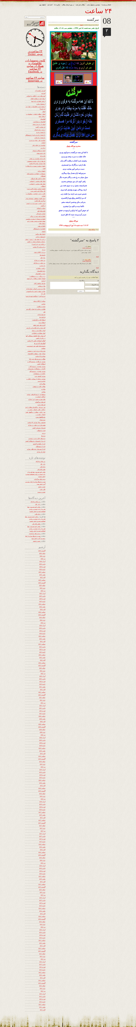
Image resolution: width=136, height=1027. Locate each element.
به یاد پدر (43, 148)
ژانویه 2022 (42, 684)
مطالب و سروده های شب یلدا (37, 359)
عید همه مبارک (41, 314)
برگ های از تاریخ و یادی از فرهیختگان (35, 135)
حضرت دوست (41, 492)
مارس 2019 (42, 772)
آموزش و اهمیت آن (40, 90)
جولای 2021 (42, 697)
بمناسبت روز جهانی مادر (38, 145)
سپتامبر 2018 (41, 788)
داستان (43, 231)
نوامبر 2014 (42, 911)
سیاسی (43, 304)
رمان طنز (42, 258)
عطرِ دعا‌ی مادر (41, 469)
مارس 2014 (42, 932)
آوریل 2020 (42, 737)
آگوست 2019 (41, 759)
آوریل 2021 (42, 705)
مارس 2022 (42, 679)
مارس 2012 (42, 996)
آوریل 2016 (42, 865)
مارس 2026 (42, 564)
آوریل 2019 (42, 769)
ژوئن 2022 (42, 671)
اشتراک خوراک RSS (33, 23)
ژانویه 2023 (42, 652)
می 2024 (43, 623)
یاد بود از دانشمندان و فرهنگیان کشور (35, 441)
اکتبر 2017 (42, 817)
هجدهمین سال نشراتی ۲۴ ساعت (36, 422)
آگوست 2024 (41, 615)
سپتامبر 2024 (41, 612)
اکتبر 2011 (42, 1010)
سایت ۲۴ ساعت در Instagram (35, 79)
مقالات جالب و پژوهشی (38, 386)
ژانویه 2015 (42, 906)
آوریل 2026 (42, 561)
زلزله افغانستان (41, 271)
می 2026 (43, 559)
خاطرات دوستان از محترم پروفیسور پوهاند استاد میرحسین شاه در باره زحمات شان (35, 221)
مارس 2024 (42, 628)
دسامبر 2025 (42, 572)
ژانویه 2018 (42, 809)
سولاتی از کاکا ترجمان (39, 301)
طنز (44, 312)
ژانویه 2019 (42, 777)
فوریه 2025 (42, 599)
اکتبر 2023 (42, 641)
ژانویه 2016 (42, 874)
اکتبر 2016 (42, 849)
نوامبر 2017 (42, 815)
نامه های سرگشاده (40, 402)
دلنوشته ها (42, 255)
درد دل (43, 250)
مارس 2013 (42, 964)
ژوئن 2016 (42, 860)
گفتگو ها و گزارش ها (39, 343)
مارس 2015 (42, 900)
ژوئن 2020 (42, 732)
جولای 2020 (42, 729)
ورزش (43, 433)
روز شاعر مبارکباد (40, 461)
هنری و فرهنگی (41, 430)
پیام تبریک (42, 156)
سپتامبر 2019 (41, 756)
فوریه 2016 (42, 871)
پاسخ (97, 256)
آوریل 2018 (42, 801)
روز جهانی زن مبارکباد (39, 263)
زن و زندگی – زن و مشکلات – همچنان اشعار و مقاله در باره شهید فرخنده (36, 278)
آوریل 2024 (42, 625)
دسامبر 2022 (42, 655)
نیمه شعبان (42, 420)
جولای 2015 (42, 890)
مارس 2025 (42, 596)
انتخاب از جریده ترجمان (38, 124)
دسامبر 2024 (42, 604)
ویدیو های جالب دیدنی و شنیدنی (36, 438)
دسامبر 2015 (42, 876)
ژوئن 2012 (42, 988)
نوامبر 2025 (42, 575)
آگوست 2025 (41, 583)
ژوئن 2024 (42, 620)
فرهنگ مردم (42, 322)
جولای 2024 (42, 617)
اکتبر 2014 (42, 914)
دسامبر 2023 (42, 636)
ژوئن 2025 (42, 588)
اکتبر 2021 (42, 689)
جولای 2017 (42, 825)
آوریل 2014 (42, 930)
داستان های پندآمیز (40, 234)
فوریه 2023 (42, 649)
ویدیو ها (43, 436)
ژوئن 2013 (42, 956)
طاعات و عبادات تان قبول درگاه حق (35, 309)
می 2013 (43, 959)
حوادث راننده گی (40, 214)
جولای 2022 (42, 668)
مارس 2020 (42, 740)
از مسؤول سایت (40, 104)
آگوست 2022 (41, 665)
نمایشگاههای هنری (40, 417)
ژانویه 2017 (42, 841)
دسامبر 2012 (42, 972)
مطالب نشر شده (80, 5)
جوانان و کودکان (41, 208)
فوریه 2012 (42, 999)
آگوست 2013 (41, 951)
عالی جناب (42, 489)
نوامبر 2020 (42, 719)
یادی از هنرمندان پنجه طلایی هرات (36, 449)
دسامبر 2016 (42, 844)
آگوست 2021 (41, 695)
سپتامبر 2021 (41, 692)
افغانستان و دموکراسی (39, 122)
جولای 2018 (42, 793)
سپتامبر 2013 (41, 948)
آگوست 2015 (41, 887)
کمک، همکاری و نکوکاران (38, 333)
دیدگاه (106, 31)
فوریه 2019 (42, 775)
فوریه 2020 (42, 743)
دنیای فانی (42, 467)
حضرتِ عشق (41, 487)
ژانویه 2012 (42, 1002)
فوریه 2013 (42, 967)
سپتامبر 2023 (41, 644)
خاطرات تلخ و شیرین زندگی (37, 216)
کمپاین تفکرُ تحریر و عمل (38, 330)
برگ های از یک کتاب (39, 138)
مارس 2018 (42, 804)
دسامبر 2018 (42, 780)
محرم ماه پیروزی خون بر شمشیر (36, 351)
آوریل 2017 (42, 833)
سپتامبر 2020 (41, 724)
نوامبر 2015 (42, 879)
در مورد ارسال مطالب (68, 5)
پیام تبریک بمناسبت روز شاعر (37, 158)
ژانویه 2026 (42, 569)
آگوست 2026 (41, 551)
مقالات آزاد (42, 384)
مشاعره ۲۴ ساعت (40, 356)
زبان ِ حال (42, 464)
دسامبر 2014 (42, 908)
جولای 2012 (42, 986)
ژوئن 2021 (42, 700)
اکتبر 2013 (42, 946)
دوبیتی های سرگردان (39, 479)
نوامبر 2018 (42, 783)
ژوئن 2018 (42, 796)
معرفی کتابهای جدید (40, 376)
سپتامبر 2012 (41, 980)
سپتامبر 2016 (41, 852)
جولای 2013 (42, 954)
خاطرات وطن (41, 226)
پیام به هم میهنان (40, 153)
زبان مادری (42, 266)
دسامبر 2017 (42, 812)
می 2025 (43, 591)
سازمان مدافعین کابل (39, 283)
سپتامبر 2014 (41, 916)
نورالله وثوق (91, 229)
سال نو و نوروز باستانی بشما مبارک (35, 289)
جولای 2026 (42, 553)
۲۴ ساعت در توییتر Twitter (35, 52)
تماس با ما (57, 5)
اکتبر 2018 (42, 785)
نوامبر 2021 (42, 687)
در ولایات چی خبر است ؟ (38, 244)
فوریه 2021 (42, 711)
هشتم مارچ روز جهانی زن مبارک (36, 425)
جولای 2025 (42, 585)
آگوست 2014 (41, 919)
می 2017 (43, 831)
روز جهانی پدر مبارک (39, 260)
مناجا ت (43, 389)
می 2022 (43, 673)
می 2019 (43, 767)
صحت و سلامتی (41, 306)
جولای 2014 (42, 922)
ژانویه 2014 (42, 938)
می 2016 (43, 863)
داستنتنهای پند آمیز (40, 237)
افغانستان (42, 119)
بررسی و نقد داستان (39, 130)
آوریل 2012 (42, 994)
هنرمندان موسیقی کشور (38, 428)
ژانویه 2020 (42, 745)
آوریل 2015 (42, 898)
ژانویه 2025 (42, 601)
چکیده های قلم (41, 211)
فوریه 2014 (42, 935)
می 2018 (43, 799)
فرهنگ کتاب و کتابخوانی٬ (38, 320)
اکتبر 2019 (42, 753)
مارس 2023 (42, 647)
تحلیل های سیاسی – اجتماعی (37, 181)
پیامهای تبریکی (41, 171)
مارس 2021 (42, 708)
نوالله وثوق (88, 260)
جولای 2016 (42, 857)
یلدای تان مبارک (41, 452)
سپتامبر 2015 (41, 884)
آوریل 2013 (42, 962)
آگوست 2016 (41, 855)
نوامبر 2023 (42, 639)
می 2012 (43, 991)
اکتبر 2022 (42, 660)
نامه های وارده (41, 405)
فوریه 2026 (42, 567)
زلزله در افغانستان (40, 274)
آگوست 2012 (41, 983)
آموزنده (43, 93)
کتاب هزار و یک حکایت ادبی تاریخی (35, 328)
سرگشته (93, 19)
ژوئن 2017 (42, 828)
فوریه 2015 (42, 903)
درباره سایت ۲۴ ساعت (39, 247)
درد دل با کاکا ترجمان (39, 252)
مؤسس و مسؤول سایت (93, 5)
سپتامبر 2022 (41, 663)
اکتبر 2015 (42, 882)
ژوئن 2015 (42, 892)
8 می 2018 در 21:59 (87, 261)
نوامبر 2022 (42, 657)
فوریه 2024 (42, 631)
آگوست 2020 (41, 727)
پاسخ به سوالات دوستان (38, 150)
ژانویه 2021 (42, 713)
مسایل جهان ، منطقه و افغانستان (36, 354)
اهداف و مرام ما (106, 5)
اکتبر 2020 (42, 721)
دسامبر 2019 (42, 748)
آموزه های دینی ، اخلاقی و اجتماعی (35, 96)
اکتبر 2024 (42, 609)
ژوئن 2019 (42, 764)
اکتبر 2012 (42, 978)
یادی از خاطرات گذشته (39, 444)
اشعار (81, 25)
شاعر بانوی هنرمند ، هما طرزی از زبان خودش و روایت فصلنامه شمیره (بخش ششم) (35, 474)
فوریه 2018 (42, 807)
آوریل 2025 (42, 593)
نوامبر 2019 (42, 751)
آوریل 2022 (42, 676)
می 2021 (43, 703)
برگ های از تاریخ (40, 132)
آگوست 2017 (41, 823)
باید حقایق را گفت (40, 127)
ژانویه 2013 (42, 970)
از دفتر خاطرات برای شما (38, 101)
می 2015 (43, 895)
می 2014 (43, 927)
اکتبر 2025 (42, 577)
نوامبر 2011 (42, 1007)
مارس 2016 (42, 868)
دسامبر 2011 (42, 1004)
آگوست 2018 (41, 791)
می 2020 (43, 735)
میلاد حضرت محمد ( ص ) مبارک (36, 399)
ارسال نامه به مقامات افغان (37, 98)
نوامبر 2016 (42, 847)
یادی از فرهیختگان (40, 446)
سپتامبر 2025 (41, 580)
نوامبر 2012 (42, 975)
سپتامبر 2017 (41, 820)
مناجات (43, 392)
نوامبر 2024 (42, 607)
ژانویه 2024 (42, 633)
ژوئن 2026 (42, 556)
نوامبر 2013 (42, 943)
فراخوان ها (42, 317)
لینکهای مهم (42, 5)
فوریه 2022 (42, 681)
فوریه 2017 (42, 839)
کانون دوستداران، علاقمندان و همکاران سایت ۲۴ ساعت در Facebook (35, 65)
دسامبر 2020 (42, 716)
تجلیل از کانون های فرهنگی (38, 178)
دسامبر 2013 (42, 940)
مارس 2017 (42, 836)
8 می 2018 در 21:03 (87, 247)
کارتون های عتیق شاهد (39, 325)
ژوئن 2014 (42, 924)
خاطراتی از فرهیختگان (39, 229)
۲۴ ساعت (98, 10)
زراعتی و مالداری (40, 268)
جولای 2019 (42, 761)
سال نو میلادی (41, 286)
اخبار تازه (49, 5)
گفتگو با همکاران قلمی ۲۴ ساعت (36, 341)
